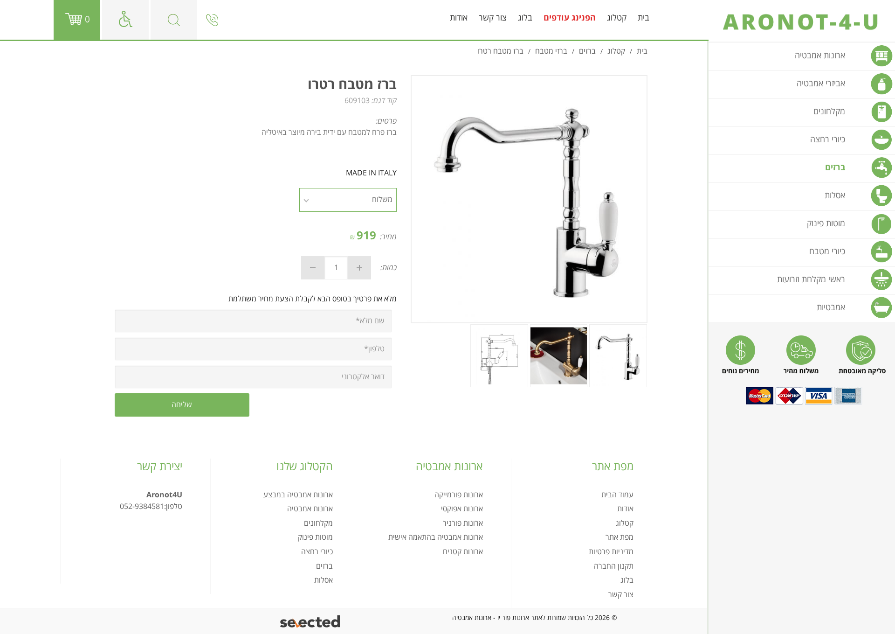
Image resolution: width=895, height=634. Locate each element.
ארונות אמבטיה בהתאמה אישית (435, 537)
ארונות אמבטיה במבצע (298, 495)
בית (643, 18)
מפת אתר (619, 537)
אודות (459, 18)
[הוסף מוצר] (359, 267)
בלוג (525, 18)
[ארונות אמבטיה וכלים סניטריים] (801, 22)
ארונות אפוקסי (462, 509)
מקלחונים (318, 523)
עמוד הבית (617, 495)
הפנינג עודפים (570, 18)
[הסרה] (312, 267)
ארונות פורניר (463, 523)
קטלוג (616, 18)
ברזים (324, 566)
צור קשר (493, 18)
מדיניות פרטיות (611, 552)
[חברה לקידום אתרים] (311, 621)
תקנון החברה (613, 566)
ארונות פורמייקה (458, 495)
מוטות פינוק (315, 537)
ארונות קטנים (463, 552)
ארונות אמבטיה (310, 509)
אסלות (323, 580)
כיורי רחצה (317, 552)
